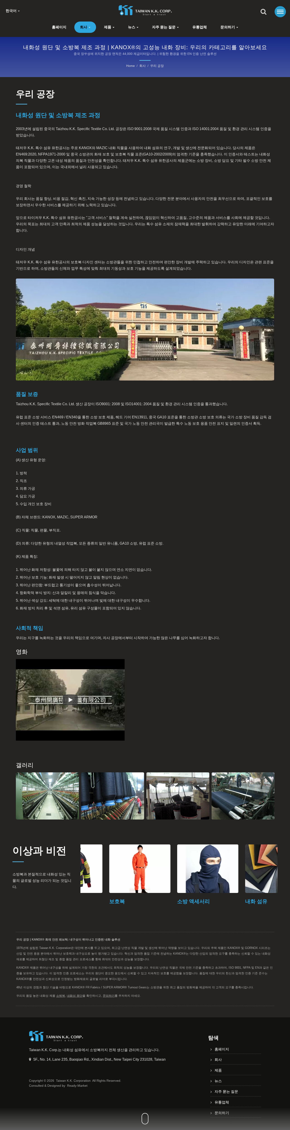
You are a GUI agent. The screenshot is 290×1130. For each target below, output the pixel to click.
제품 (108, 27)
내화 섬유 (227, 901)
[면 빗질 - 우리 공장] (177, 796)
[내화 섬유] (247, 868)
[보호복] (111, 868)
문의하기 (228, 27)
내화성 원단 (74, 995)
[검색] (263, 12)
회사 (84, 27)
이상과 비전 (39, 850)
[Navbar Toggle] (280, 11)
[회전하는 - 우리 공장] (47, 796)
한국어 (11, 11)
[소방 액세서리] (179, 868)
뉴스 (132, 27)
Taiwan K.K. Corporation (73, 1080)
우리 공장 (157, 66)
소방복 (60, 995)
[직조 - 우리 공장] (243, 796)
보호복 (88, 901)
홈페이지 (59, 27)
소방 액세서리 (164, 901)
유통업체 (199, 27)
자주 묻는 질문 (164, 27)
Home (130, 66)
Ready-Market (77, 1085)
